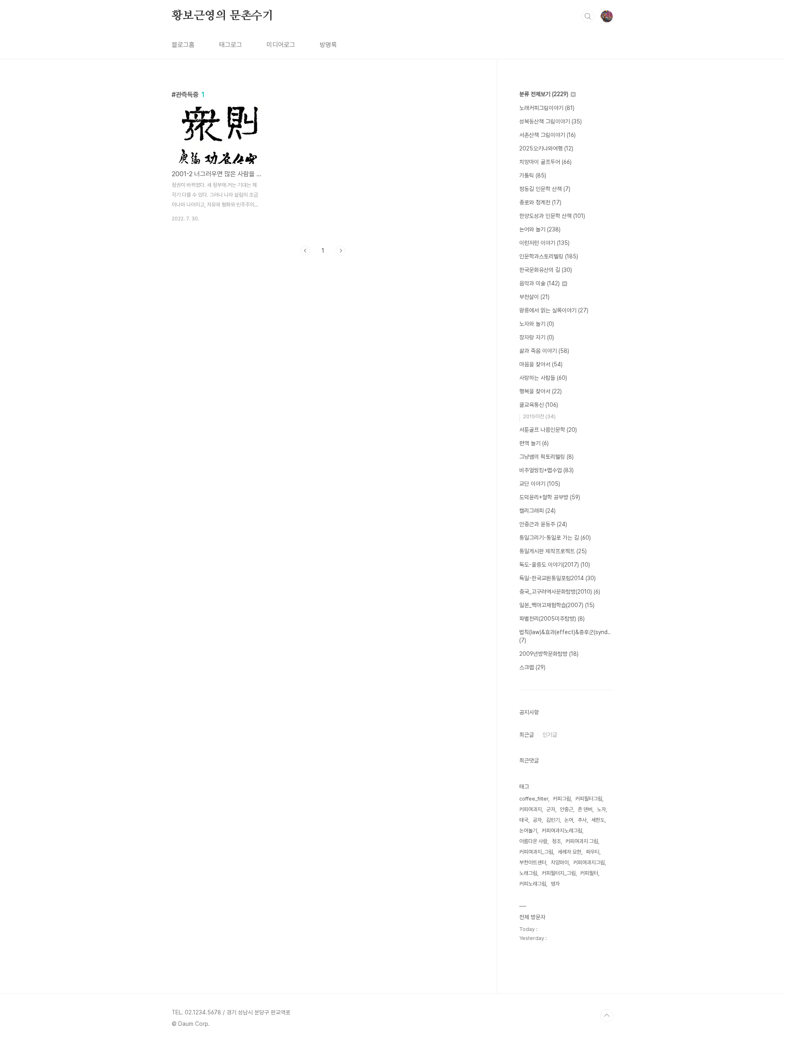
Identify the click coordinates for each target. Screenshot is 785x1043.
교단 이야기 (539, 483)
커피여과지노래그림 (562, 831)
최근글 (526, 734)
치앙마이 (560, 862)
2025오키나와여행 (546, 148)
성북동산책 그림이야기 (550, 121)
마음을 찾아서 (541, 364)
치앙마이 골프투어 (545, 162)
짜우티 (592, 852)
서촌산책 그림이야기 (547, 135)
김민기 (553, 820)
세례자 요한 (569, 852)
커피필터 (589, 873)
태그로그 (230, 45)
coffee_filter (533, 799)
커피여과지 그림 (581, 841)
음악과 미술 (539, 283)
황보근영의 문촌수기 (223, 16)
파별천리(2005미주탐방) (552, 618)
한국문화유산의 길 (545, 270)
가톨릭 (532, 175)
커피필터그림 (588, 799)
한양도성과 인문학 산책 (552, 216)
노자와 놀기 (536, 324)
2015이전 (539, 416)
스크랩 (532, 667)
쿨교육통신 (538, 404)
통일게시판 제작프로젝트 (553, 551)
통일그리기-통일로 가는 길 (555, 537)
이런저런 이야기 (544, 243)
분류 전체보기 (543, 94)
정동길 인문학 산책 (544, 189)
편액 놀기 (534, 443)
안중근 (566, 809)
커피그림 (562, 799)
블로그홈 (183, 45)
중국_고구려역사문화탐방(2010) (559, 591)
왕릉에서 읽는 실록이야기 (553, 310)
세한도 (598, 820)
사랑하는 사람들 (543, 378)
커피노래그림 (532, 884)
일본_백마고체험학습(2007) (556, 605)
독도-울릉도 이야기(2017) (554, 564)
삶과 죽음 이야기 (544, 351)
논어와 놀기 (540, 229)
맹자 (555, 884)
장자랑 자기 (536, 337)
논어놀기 (528, 831)
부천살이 (534, 297)
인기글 (550, 734)
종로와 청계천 (540, 202)
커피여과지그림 (589, 862)
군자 (550, 809)
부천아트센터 (532, 862)
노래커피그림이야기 (546, 108)
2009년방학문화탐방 (549, 653)
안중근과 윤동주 (543, 524)
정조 (556, 841)
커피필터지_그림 (559, 873)
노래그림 (528, 873)
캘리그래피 (537, 510)
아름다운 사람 (533, 841)
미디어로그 (281, 45)
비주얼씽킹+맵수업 (546, 470)
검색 (588, 16)
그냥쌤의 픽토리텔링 (546, 456)
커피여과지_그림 (536, 852)
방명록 (328, 45)
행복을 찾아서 (540, 391)
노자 (601, 809)
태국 (523, 820)
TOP (606, 1015)
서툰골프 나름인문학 (548, 429)
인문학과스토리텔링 (548, 256)
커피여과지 (530, 809)
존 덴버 (585, 809)
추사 (582, 820)
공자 (537, 820)
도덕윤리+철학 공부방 (549, 497)
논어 (568, 820)
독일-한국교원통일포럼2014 (557, 578)
